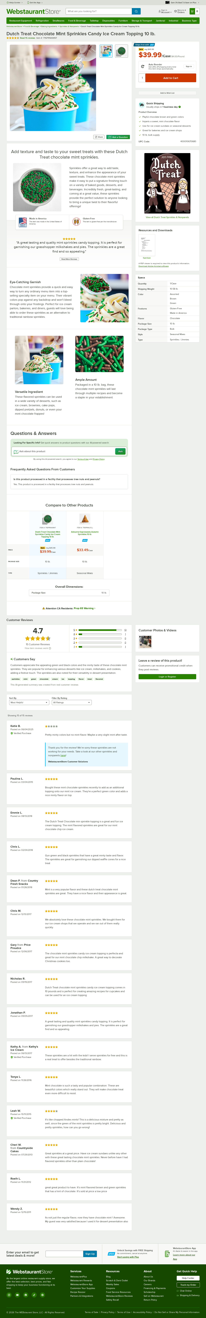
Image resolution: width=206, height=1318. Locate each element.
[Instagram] (9, 1295)
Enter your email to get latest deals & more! (22, 1254)
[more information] (180, 106)
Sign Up (90, 1253)
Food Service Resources (118, 1292)
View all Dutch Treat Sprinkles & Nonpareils (167, 217)
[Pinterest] (42, 1295)
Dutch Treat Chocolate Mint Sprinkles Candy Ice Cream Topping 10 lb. (47, 534)
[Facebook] (25, 1295)
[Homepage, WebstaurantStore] (33, 11)
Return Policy (150, 1300)
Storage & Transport (142, 20)
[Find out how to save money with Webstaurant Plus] (48, 540)
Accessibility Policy (142, 1312)
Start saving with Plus (128, 1257)
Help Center (14, 2)
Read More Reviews (69, 259)
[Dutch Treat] (167, 183)
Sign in (189, 66)
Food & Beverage (77, 20)
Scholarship (149, 1292)
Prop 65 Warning (84, 608)
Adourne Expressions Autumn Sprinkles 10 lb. (84, 533)
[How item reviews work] (50, 648)
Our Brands (149, 1280)
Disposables (108, 20)
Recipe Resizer (77, 1292)
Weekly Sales (112, 1284)
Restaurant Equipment (20, 20)
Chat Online (186, 1291)
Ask (120, 451)
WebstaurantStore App (81, 1284)
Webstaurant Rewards (81, 1280)
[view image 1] (145, 642)
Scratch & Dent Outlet (117, 1280)
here (63, 755)
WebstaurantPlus (78, 1276)
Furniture (123, 20)
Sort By (12, 698)
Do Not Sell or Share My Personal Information (177, 1312)
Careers (148, 1284)
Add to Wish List (167, 93)
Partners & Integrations (81, 1296)
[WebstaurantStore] (32, 1271)
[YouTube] (17, 1295)
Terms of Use (83, 459)
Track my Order (188, 1285)
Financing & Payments (155, 1288)
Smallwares (58, 20)
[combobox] (99, 11)
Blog (108, 1276)
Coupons (110, 1288)
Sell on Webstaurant (154, 1296)
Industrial (173, 20)
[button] (106, 51)
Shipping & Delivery (190, 1295)
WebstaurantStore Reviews (119, 1296)
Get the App (35, 2)
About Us (148, 1276)
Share (100, 137)
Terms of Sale (91, 1312)
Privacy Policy (99, 459)
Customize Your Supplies (82, 1288)
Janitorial (160, 20)
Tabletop (94, 20)
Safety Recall (112, 1300)
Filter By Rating (59, 698)
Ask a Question (120, 137)
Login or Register (167, 676)
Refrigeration (42, 20)
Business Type (189, 20)
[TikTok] (34, 1295)
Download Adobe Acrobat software (154, 266)
